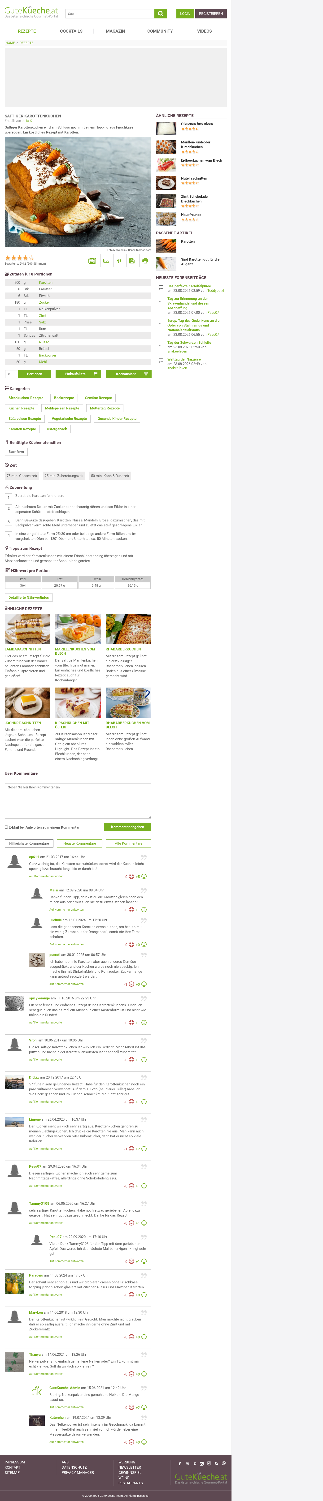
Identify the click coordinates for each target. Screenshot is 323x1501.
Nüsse (44, 342)
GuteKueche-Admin (64, 1388)
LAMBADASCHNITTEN (23, 649)
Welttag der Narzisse (184, 359)
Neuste (79, 843)
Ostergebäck (57, 429)
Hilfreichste (29, 843)
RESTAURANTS (130, 1483)
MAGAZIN (115, 31)
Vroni (33, 1040)
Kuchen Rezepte (21, 408)
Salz (42, 322)
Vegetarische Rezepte (69, 419)
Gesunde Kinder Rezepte (117, 419)
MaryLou (36, 1312)
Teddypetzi (215, 290)
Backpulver (47, 355)
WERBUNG (126, 1462)
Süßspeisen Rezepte (25, 419)
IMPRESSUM (15, 1462)
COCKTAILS (71, 31)
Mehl (43, 362)
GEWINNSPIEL (129, 1473)
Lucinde (55, 920)
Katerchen (57, 1417)
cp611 (34, 857)
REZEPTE (27, 31)
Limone (35, 1119)
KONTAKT (12, 1467)
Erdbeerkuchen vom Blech (201, 160)
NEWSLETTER (129, 1467)
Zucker (44, 302)
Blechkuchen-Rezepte (26, 398)
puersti (54, 955)
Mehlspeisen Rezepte (62, 408)
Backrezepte (64, 398)
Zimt (42, 316)
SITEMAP (12, 1473)
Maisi (53, 890)
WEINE (123, 1478)
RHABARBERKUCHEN (123, 649)
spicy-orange (39, 998)
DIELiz (34, 1077)
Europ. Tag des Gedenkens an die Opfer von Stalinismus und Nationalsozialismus (193, 325)
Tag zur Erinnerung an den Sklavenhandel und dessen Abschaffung (188, 303)
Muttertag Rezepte (105, 408)
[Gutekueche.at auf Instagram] (202, 1464)
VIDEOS (204, 31)
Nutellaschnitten (194, 178)
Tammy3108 (39, 1203)
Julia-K (27, 121)
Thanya (35, 1354)
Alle (128, 843)
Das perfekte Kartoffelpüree (189, 286)
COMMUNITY (160, 31)
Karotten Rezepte (22, 429)
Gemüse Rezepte (98, 398)
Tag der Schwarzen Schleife (189, 342)
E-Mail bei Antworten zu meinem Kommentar (43, 827)
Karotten (45, 282)
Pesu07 (35, 1166)
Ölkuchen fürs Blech (197, 124)
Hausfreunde (191, 215)
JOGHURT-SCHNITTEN (23, 723)
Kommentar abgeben (127, 827)
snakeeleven (177, 351)
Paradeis (36, 1275)
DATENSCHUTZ (74, 1467)
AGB (65, 1462)
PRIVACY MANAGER (78, 1473)
